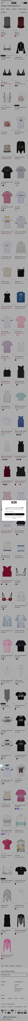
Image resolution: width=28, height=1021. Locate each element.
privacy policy (20, 516)
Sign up (14, 514)
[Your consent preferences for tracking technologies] (1, 765)
